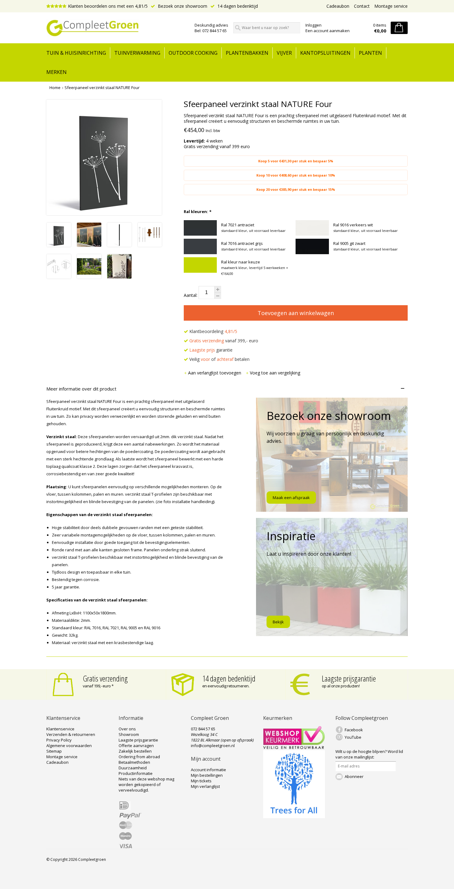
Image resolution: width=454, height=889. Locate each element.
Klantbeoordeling (212, 331)
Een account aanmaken (327, 30)
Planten (370, 52)
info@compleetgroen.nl (213, 745)
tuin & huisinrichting (76, 52)
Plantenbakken (247, 52)
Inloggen (313, 25)
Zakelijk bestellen (135, 751)
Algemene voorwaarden (69, 745)
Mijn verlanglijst (205, 786)
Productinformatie (136, 773)
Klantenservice (60, 729)
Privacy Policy (59, 740)
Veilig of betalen (219, 359)
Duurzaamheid (133, 768)
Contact (362, 6)
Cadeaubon (337, 6)
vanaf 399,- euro (223, 341)
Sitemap (54, 751)
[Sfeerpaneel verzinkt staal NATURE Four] (59, 245)
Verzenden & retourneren (70, 734)
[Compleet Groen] (116, 28)
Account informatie (208, 769)
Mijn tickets (201, 781)
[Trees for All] (294, 816)
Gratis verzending (105, 678)
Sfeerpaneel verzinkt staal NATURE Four (102, 87)
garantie (211, 350)
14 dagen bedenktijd (237, 6)
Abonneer (354, 776)
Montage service (391, 6)
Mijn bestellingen (207, 775)
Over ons (127, 729)
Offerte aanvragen (136, 745)
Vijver (284, 52)
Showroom (129, 734)
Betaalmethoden (134, 762)
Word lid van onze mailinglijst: (369, 754)
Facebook (354, 730)
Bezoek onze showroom (182, 6)
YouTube (353, 737)
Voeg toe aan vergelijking (275, 373)
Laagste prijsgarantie (349, 678)
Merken (56, 72)
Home (55, 87)
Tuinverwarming (137, 52)
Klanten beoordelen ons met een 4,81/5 (108, 6)
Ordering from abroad (139, 756)
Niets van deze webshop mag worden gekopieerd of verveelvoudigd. (146, 784)
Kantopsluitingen (325, 52)
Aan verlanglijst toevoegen (215, 373)
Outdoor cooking (193, 52)
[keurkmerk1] (294, 747)
